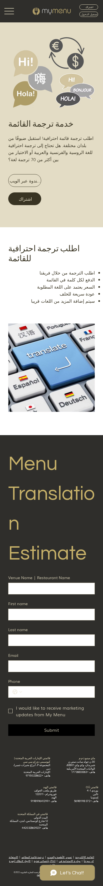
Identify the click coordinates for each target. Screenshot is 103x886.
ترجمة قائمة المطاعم (32, 857)
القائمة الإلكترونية (84, 857)
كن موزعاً (89, 861)
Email (13, 655)
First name (18, 603)
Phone (14, 681)
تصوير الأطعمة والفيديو (59, 857)
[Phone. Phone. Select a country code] (17, 692)
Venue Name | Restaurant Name (39, 577)
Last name (18, 629)
